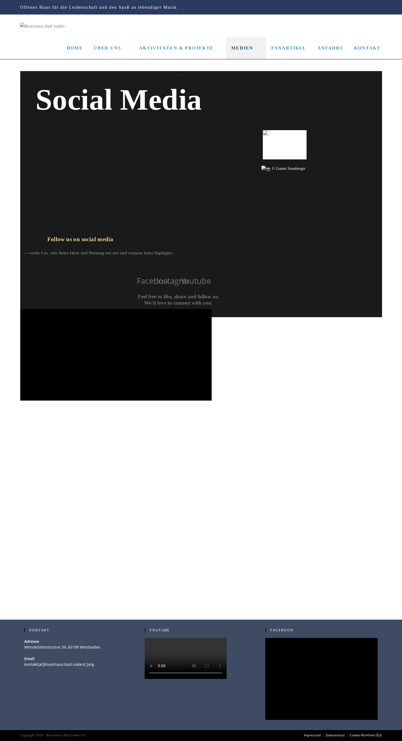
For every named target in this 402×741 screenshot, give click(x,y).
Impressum (312, 735)
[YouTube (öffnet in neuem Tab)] (370, 8)
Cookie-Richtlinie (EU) (365, 735)
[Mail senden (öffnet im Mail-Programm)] (378, 8)
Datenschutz (335, 735)
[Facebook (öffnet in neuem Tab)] (352, 8)
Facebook (281, 630)
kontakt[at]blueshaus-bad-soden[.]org (59, 664)
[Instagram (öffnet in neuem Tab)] (361, 8)
